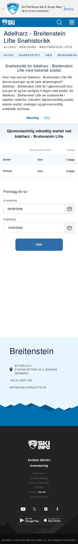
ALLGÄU (10, 47)
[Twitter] (34, 509)
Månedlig (32, 118)
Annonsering (39, 466)
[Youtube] (23, 509)
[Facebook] (57, 509)
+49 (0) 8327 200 (21, 380)
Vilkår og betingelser (39, 482)
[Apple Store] (52, 520)
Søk (39, 244)
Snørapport (29, 55)
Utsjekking (9, 219)
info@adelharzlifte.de (28, 387)
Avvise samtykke (39, 496)
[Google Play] (30, 520)
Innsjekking (10, 200)
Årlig (47, 118)
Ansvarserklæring (39, 478)
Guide (9, 55)
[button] (59, 22)
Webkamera (67, 55)
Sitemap (39, 487)
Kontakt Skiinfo (39, 460)
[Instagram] (46, 509)
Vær (48, 55)
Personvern (39, 473)
